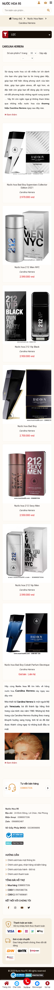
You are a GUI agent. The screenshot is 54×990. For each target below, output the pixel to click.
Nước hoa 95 (23, 686)
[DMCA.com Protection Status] (14, 843)
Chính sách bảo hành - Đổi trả (21, 869)
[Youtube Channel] (22, 907)
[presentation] (6, 788)
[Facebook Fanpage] (8, 907)
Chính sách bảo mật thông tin (21, 860)
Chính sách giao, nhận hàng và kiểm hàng (27, 865)
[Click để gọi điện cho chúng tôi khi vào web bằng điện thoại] (27, 981)
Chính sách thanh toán (18, 874)
